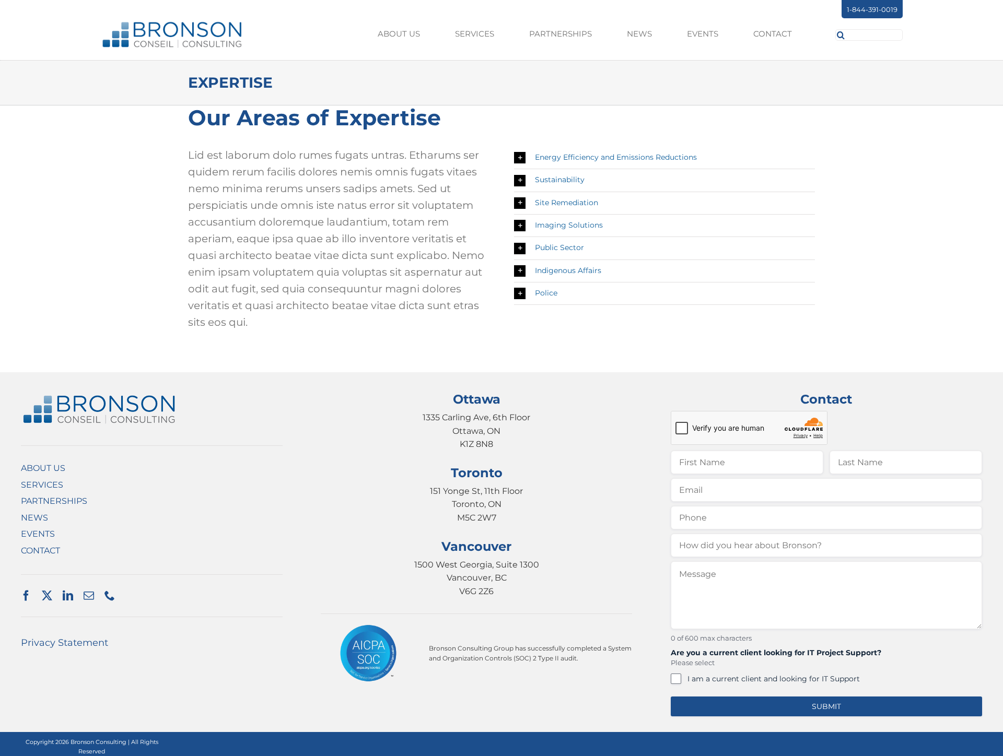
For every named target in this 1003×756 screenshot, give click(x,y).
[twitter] (47, 595)
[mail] (89, 595)
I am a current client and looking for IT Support (773, 678)
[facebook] (26, 595)
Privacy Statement (64, 642)
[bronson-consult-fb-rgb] (172, 25)
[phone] (109, 595)
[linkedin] (68, 595)
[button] (664, 158)
